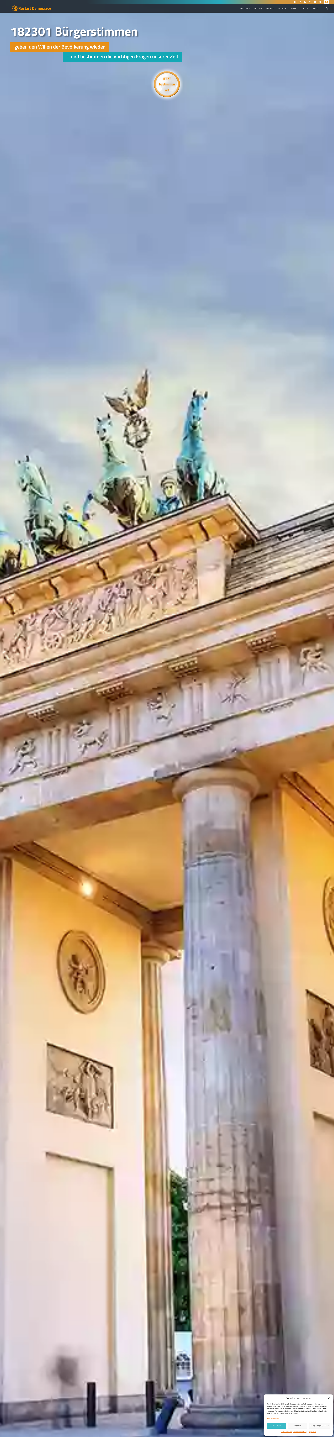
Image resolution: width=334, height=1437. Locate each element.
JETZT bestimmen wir (167, 84)
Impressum (312, 1431)
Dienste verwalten (273, 1418)
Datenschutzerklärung (300, 1431)
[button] (328, 1398)
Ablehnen (297, 1425)
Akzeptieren (276, 1425)
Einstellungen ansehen (319, 1425)
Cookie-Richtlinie (286, 1431)
